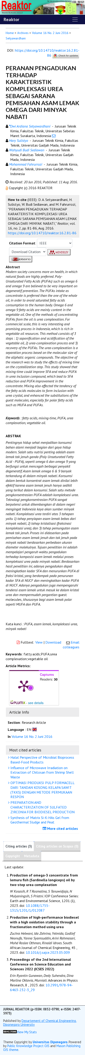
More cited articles (62, 828)
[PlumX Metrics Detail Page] (24, 685)
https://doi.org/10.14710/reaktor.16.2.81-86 (47, 53)
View (39, 642)
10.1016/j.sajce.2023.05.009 (48, 952)
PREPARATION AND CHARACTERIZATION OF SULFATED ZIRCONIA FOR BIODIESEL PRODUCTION (42, 807)
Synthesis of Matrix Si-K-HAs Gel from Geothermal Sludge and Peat (39, 820)
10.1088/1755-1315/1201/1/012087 (30, 908)
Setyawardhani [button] (16, 38)
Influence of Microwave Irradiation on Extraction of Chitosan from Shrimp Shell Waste (42, 772)
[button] (7, 188)
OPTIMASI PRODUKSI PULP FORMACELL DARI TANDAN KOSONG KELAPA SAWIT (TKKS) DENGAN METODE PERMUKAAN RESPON (42, 789)
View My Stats (27, 1032)
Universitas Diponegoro (50, 1042)
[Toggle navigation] (75, 19)
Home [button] (10, 33)
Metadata (31, 856)
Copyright (12, 856)
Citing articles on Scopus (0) (57, 846)
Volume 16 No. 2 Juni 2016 (50, 33)
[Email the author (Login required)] (54, 135)
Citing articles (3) (18, 846)
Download (53, 642)
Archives (23, 33)
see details (36, 702)
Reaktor (11, 19)
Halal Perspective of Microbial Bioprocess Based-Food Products (42, 759)
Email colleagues (71, 644)
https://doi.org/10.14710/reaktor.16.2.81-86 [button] (42, 233)
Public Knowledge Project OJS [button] (28, 1046)
